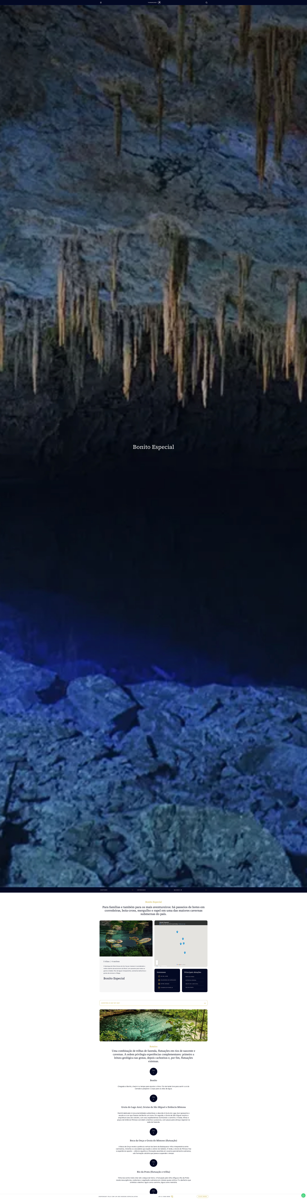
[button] (303, 1195)
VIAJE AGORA (202, 1196)
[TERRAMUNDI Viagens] (154, 2)
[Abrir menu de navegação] (101, 2)
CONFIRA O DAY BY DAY (110, 1003)
